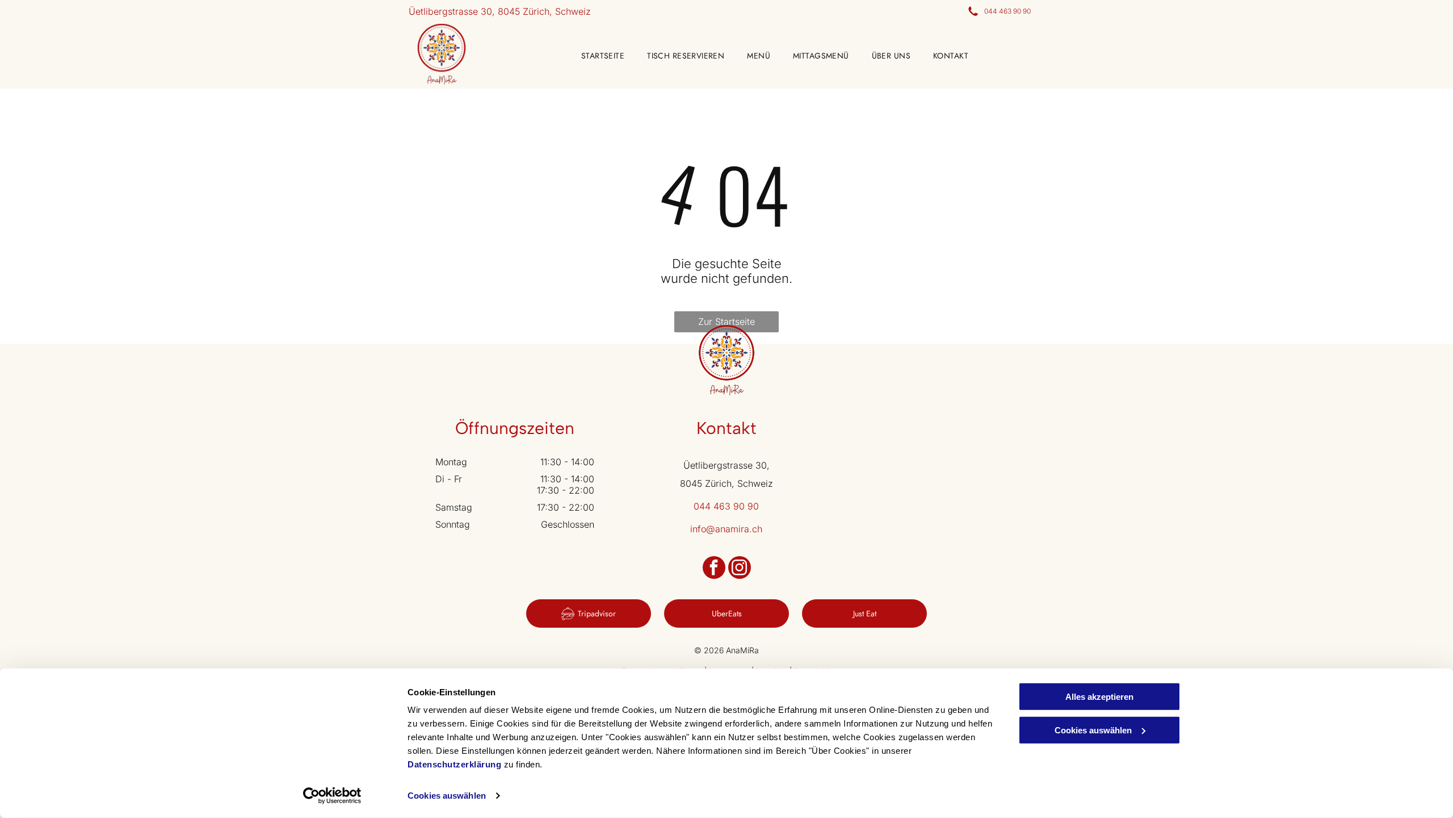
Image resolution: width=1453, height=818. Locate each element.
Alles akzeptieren (1099, 697)
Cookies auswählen (447, 795)
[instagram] (739, 569)
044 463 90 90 (1007, 11)
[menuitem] (591, 56)
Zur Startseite (726, 321)
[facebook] (714, 569)
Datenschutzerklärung (454, 764)
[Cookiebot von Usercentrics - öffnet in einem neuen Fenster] (332, 795)
